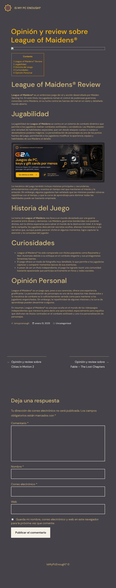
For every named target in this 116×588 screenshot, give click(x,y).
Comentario (20, 423)
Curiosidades (20, 70)
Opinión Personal (22, 72)
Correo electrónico (24, 484)
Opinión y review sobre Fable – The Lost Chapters (88, 364)
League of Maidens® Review (27, 61)
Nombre (17, 466)
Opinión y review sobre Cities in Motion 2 (26, 364)
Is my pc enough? (27, 8)
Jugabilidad (19, 64)
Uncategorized (63, 323)
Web (14, 502)
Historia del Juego (23, 67)
